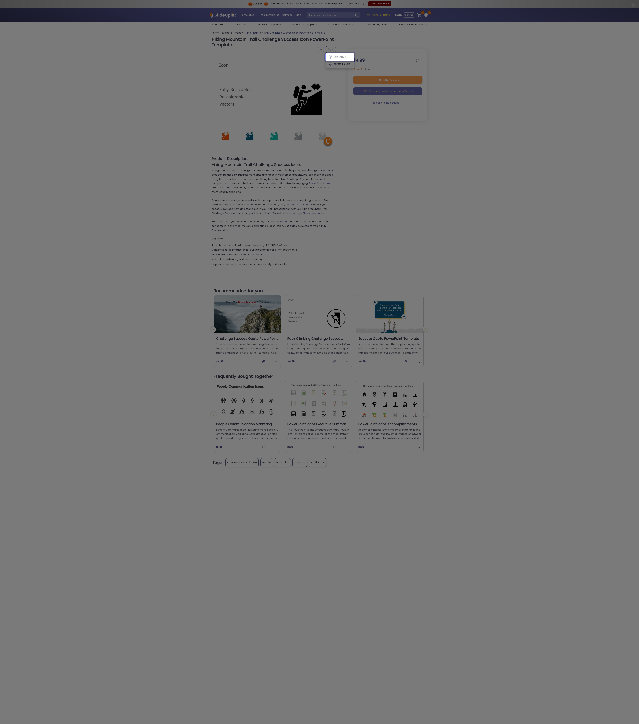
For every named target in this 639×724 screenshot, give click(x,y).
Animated (240, 24)
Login (398, 15)
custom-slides (279, 221)
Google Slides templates (308, 213)
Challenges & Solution (242, 462)
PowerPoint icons (319, 183)
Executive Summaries (340, 24)
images (237, 249)
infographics (263, 249)
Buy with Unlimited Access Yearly (390, 91)
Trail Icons (318, 462)
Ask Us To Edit (342, 64)
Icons (238, 32)
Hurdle (266, 462)
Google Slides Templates (412, 24)
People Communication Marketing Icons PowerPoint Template (244, 426)
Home (215, 32)
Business (227, 32)
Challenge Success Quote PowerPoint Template (247, 340)
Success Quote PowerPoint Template (388, 338)
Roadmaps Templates (305, 24)
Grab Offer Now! (380, 3)
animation (292, 204)
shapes (308, 204)
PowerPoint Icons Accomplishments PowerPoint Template (387, 426)
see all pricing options (386, 102)
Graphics (282, 462)
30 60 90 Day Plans (375, 24)
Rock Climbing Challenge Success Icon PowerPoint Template (314, 340)
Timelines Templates (269, 24)
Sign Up (409, 15)
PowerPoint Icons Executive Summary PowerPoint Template (317, 426)
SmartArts (217, 24)
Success (299, 462)
